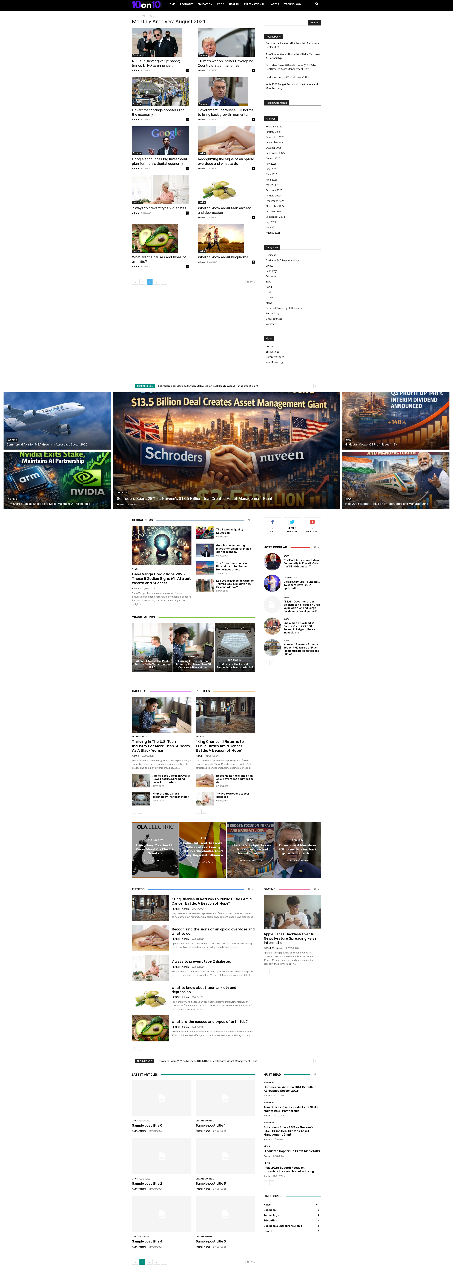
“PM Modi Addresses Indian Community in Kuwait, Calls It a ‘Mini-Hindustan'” (301, 563)
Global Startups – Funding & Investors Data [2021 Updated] (301, 585)
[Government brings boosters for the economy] (160, 91)
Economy (186, 4)
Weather (271, 324)
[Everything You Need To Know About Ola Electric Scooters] (155, 850)
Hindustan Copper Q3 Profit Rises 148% (287, 77)
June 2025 (271, 169)
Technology (292, 4)
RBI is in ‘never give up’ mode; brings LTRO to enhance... (156, 63)
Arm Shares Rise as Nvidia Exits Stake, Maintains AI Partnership (293, 56)
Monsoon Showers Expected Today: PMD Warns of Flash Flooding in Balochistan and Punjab (301, 649)
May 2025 (271, 174)
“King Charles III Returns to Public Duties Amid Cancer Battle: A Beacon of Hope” (220, 746)
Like (272, 520)
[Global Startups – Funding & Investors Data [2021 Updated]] (272, 583)
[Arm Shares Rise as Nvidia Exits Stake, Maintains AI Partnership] (57, 481)
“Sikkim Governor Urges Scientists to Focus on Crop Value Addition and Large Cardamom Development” (301, 606)
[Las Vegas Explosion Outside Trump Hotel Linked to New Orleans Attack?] (205, 585)
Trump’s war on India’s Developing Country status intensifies (225, 63)
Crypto (269, 265)
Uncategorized (274, 318)
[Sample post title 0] (161, 1098)
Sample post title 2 (147, 1183)
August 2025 (273, 158)
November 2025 (275, 142)
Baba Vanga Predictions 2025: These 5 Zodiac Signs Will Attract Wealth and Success (161, 578)
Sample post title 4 (147, 1241)
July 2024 (271, 222)
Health (234, 4)
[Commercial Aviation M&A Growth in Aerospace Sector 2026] (57, 420)
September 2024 (275, 216)
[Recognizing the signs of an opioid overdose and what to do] (226, 140)
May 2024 (271, 227)
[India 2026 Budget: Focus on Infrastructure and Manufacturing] (395, 481)
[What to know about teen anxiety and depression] (226, 189)
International (254, 4)
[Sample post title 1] (225, 1098)
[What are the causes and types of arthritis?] (160, 238)
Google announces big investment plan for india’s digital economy (159, 161)
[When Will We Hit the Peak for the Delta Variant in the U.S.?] (152, 647)
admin (135, 70)
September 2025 (275, 153)
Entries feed (272, 351)
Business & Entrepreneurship (282, 260)
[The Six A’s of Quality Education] (205, 532)
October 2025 (274, 147)
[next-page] (164, 282)
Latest (274, 4)
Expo (268, 281)
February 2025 (274, 190)
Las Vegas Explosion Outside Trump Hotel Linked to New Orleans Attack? (235, 584)
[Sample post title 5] (225, 1214)
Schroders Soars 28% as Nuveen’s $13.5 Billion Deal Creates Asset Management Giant (291, 67)
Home (171, 4)
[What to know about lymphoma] (226, 238)
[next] (315, 386)
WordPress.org (274, 362)
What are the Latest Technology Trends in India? (235, 666)
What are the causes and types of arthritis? (210, 1021)
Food (220, 4)
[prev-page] (135, 282)
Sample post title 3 (211, 1183)
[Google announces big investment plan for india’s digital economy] (160, 140)
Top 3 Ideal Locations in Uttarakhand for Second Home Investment (232, 566)
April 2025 (271, 179)
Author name (139, 1131)
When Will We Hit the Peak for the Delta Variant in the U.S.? (152, 664)
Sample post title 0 (147, 1125)
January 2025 (273, 195)
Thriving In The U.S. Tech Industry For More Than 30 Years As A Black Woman (193, 664)
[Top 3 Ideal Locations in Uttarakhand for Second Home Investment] (205, 568)
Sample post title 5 (211, 1241)
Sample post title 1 (210, 1125)
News (269, 302)
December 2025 (275, 137)
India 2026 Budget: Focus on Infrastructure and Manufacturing (292, 86)
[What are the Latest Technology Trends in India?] (235, 647)
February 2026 (274, 126)
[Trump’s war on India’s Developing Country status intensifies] (226, 42)
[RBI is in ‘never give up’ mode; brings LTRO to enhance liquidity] (160, 42)
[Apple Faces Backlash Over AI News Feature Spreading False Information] (141, 781)
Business (271, 255)
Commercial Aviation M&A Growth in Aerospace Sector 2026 (292, 45)
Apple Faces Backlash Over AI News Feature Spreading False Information (172, 779)
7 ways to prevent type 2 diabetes (159, 208)
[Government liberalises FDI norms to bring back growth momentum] (226, 91)
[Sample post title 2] (161, 1156)
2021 (144, 16)
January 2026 (273, 131)
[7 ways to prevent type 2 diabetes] (160, 189)
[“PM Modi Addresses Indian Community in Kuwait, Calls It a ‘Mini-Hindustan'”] (272, 561)
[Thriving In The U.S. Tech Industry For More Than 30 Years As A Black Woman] (193, 647)
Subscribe (312, 520)
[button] (316, 4)
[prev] (310, 386)
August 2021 (273, 232)
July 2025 (271, 163)
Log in (269, 346)
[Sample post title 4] (161, 1214)
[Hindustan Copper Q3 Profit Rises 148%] (395, 420)
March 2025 (272, 185)
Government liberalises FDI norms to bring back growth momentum (226, 112)
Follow (292, 520)
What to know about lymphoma (223, 257)
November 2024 (275, 206)
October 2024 (274, 211)
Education (205, 4)
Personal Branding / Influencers (284, 308)
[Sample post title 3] (225, 1156)
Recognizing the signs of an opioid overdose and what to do (226, 161)
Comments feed (275, 357)
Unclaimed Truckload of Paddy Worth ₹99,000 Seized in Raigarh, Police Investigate (299, 627)
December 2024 (275, 200)
